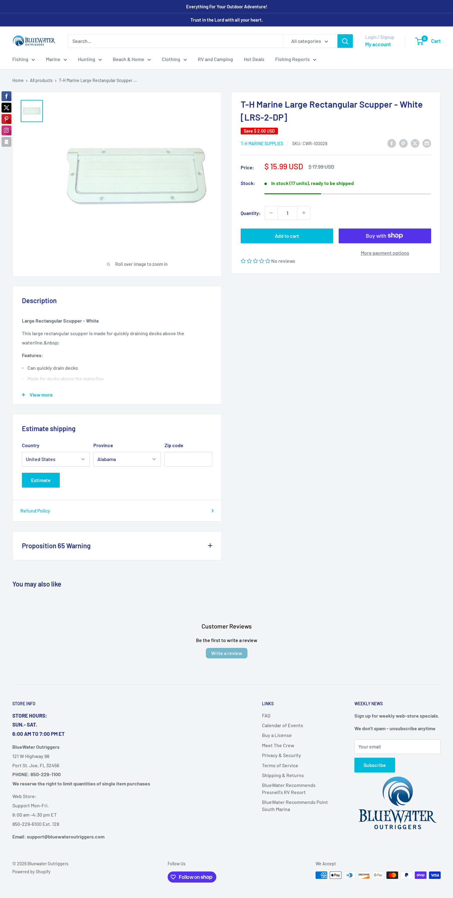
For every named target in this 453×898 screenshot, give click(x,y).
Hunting (86, 59)
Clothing (171, 59)
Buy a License (277, 735)
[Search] (345, 41)
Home (18, 80)
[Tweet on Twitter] (415, 143)
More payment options (385, 252)
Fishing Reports (292, 59)
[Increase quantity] (303, 212)
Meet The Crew (278, 745)
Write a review (226, 653)
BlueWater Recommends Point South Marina (295, 805)
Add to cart (287, 235)
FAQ (266, 715)
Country (30, 445)
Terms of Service (280, 765)
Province (103, 445)
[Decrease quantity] (271, 212)
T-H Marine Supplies (262, 143)
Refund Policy (35, 510)
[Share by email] (426, 143)
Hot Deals (254, 59)
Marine (53, 59)
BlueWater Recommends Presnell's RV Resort (289, 788)
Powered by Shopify (31, 871)
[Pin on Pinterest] (403, 143)
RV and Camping (215, 59)
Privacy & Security (281, 755)
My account (378, 44)
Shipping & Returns (283, 775)
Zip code (174, 445)
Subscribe (375, 765)
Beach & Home (128, 59)
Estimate (41, 480)
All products (41, 80)
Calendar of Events (282, 725)
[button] (256, 260)
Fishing (20, 59)
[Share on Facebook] (391, 143)
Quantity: (251, 213)
